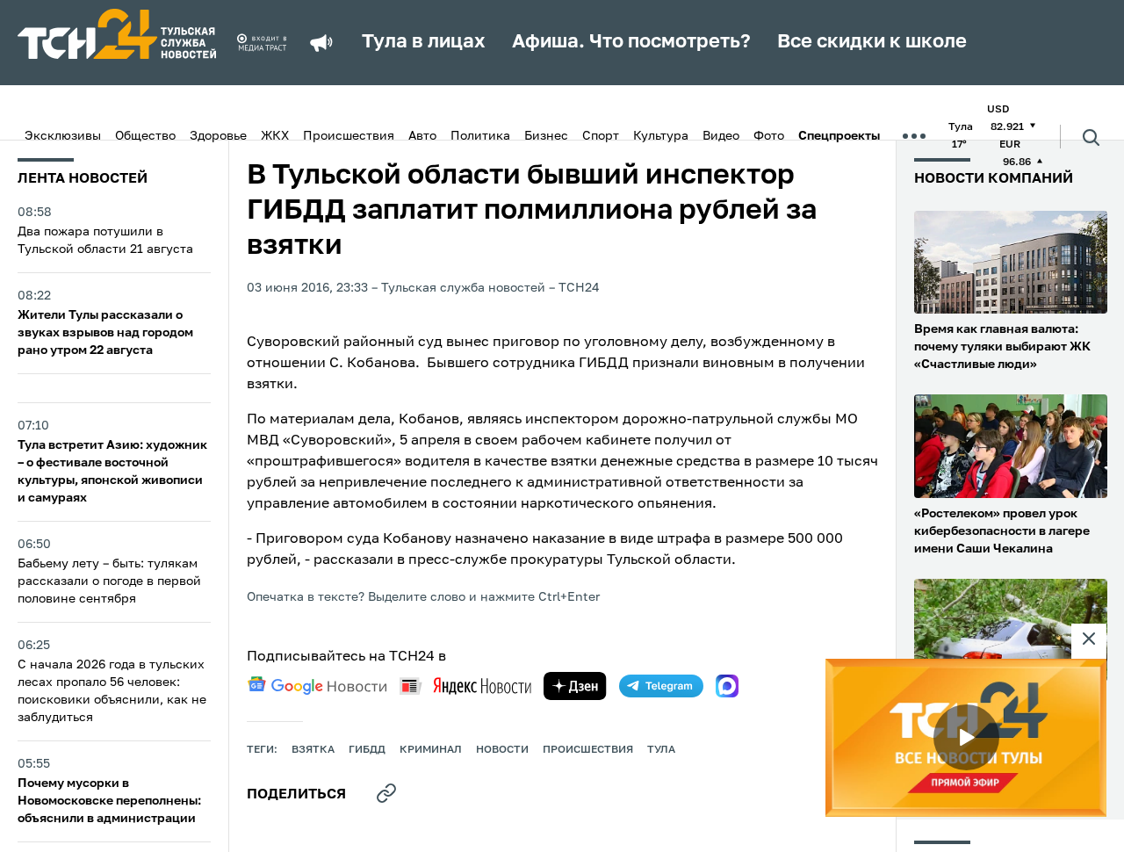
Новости (502, 750)
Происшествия (348, 136)
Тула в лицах (424, 42)
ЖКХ (275, 136)
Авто (422, 136)
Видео (720, 136)
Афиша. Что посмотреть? (631, 42)
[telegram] (661, 686)
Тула (661, 750)
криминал (431, 750)
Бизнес (546, 136)
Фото (768, 136)
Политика (480, 136)
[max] (727, 686)
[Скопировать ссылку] (386, 793)
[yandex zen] (575, 686)
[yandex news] (465, 685)
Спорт (600, 136)
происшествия (588, 750)
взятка (313, 750)
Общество (145, 136)
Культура (660, 136)
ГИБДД (367, 750)
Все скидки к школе (872, 42)
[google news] (317, 686)
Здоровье (218, 136)
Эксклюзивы (63, 136)
